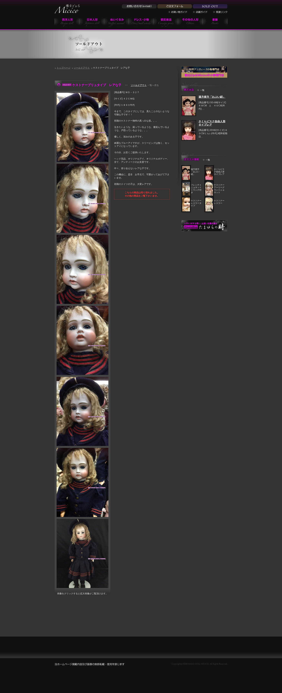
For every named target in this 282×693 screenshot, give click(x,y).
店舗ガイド (200, 12)
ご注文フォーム (174, 6)
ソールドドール (210, 6)
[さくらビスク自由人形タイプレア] (188, 139)
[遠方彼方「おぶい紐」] (188, 114)
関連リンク (220, 12)
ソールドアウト (82, 67)
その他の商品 (190, 22)
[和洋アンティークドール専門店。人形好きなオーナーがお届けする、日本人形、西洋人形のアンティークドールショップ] (67, 12)
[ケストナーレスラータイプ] (186, 210)
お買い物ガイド (177, 12)
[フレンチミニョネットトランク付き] (186, 195)
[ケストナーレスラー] (209, 210)
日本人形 (91, 22)
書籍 (215, 22)
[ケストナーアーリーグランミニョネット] (209, 195)
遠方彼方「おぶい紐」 (212, 96)
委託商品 (165, 22)
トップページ (63, 67)
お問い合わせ (139, 6)
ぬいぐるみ (116, 22)
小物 (141, 22)
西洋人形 (67, 22)
